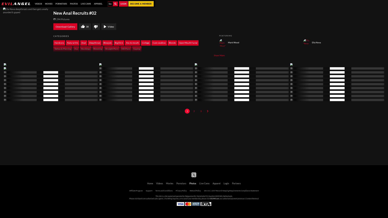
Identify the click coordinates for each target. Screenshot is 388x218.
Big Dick (119, 43)
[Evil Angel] (16, 4)
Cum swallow (159, 43)
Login (123, 4)
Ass (76, 49)
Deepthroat (94, 43)
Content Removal (252, 199)
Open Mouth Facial (188, 43)
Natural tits (72, 43)
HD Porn (126, 49)
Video (111, 26)
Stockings (85, 49)
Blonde (172, 43)
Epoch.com (142, 199)
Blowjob (108, 43)
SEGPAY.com (214, 199)
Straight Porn (111, 49)
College (145, 43)
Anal (83, 43)
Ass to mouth (132, 43)
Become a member (141, 4)
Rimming (98, 49)
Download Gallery (65, 26)
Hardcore (59, 43)
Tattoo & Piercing (63, 49)
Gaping (136, 49)
